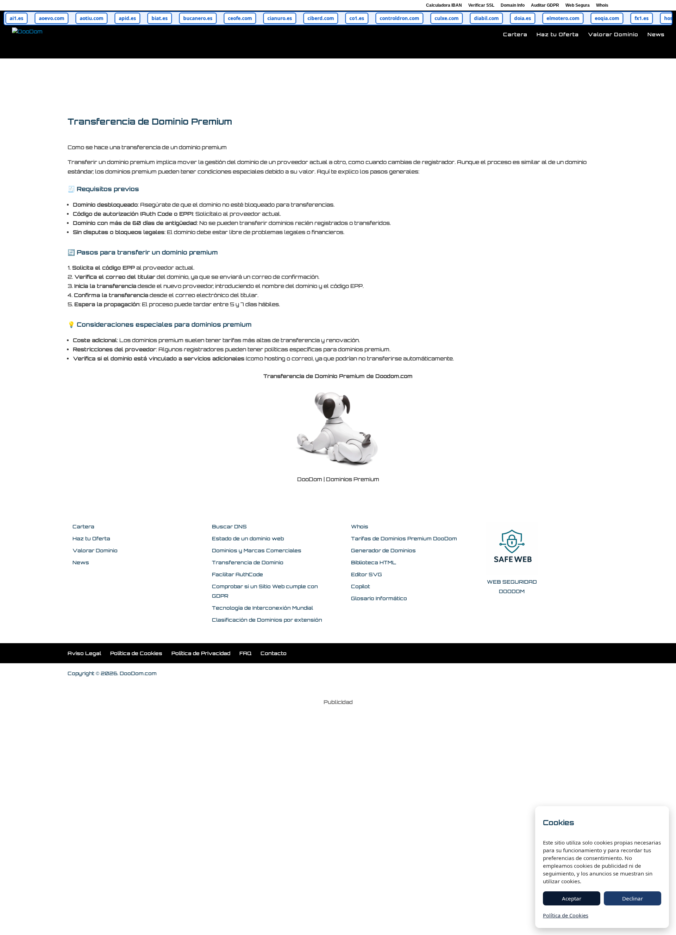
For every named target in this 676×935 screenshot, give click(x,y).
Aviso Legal (84, 653)
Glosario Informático (379, 598)
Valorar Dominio (613, 34)
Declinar (632, 898)
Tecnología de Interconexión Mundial (262, 608)
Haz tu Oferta (558, 34)
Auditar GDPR (545, 5)
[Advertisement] (338, 815)
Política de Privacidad (200, 653)
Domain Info (513, 5)
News (656, 34)
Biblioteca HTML (373, 562)
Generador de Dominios (383, 550)
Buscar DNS (229, 526)
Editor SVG (366, 574)
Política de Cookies (136, 653)
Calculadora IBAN (444, 5)
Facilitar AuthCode (237, 574)
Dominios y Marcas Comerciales (256, 550)
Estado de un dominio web (248, 538)
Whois (602, 5)
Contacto (274, 653)
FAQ (245, 653)
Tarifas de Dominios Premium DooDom (404, 538)
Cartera (515, 34)
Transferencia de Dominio (247, 562)
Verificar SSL (481, 5)
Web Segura (577, 5)
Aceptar (571, 898)
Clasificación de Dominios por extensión (267, 620)
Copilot (360, 586)
